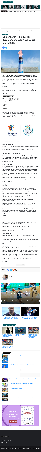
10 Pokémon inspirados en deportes (15, 388)
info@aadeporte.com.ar (32, 448)
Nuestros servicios (4, 442)
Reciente (30, 374)
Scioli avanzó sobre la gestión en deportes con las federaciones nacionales (22, 378)
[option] (20, 293)
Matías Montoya (13, 275)
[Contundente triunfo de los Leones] (5, 361)
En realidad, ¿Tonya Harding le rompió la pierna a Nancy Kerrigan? (14, 99)
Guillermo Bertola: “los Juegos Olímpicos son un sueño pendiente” (7, 335)
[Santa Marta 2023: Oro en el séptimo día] (20, 330)
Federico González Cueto (20, 450)
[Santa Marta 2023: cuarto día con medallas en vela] (7, 342)
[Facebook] (10, 276)
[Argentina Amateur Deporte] (8, 2)
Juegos (8, 30)
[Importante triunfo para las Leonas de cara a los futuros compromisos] (5, 366)
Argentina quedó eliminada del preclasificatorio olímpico (20, 293)
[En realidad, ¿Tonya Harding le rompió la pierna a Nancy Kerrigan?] (5, 103)
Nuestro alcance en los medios (6, 440)
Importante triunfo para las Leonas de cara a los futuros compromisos (22, 364)
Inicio (4, 30)
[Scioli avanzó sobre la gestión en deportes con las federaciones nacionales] (5, 380)
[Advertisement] (20, 20)
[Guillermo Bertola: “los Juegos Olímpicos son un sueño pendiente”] (7, 330)
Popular (10, 374)
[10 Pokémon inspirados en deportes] (5, 390)
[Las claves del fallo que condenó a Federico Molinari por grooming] (5, 385)
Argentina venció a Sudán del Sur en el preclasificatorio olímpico (21, 11)
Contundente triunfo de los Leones (15, 359)
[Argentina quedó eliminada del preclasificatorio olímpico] (5, 357)
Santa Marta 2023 (20, 264)
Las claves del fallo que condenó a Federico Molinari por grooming (21, 383)
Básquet (20, 289)
